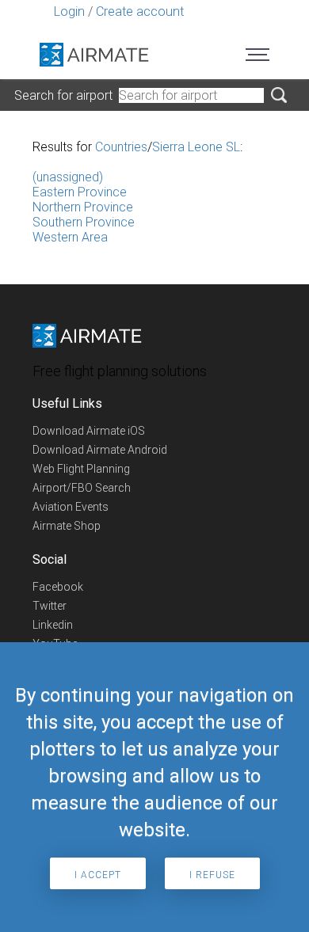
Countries (121, 146)
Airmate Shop (66, 525)
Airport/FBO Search (81, 487)
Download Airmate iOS (88, 430)
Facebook (57, 586)
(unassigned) (67, 176)
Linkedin (52, 624)
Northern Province (82, 207)
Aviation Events (70, 506)
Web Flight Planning (81, 468)
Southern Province (83, 222)
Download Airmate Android (99, 449)
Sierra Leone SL (196, 146)
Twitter (49, 605)
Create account (140, 11)
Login (69, 11)
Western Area (70, 237)
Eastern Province (79, 192)
